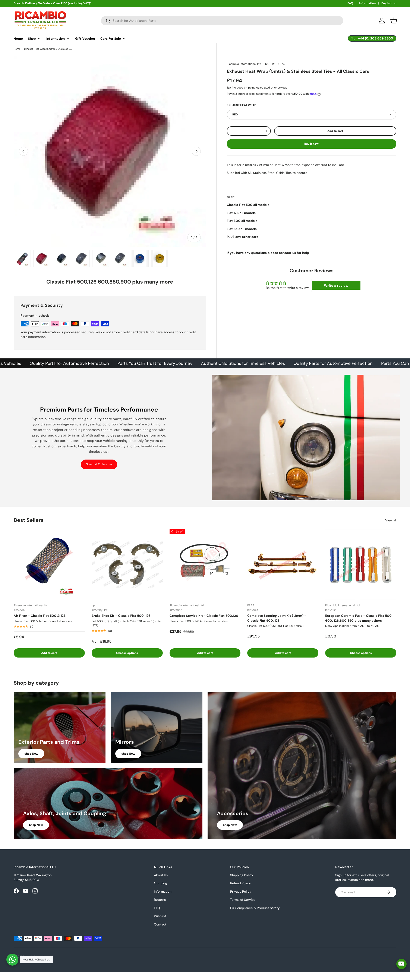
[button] (393, 20)
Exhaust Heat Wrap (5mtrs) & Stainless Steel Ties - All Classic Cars (48, 49)
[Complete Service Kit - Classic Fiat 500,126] (205, 564)
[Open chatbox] (401, 964)
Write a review (336, 285)
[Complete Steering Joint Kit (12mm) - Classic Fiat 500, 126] (282, 564)
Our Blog (160, 883)
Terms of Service (243, 900)
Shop (32, 38)
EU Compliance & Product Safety (255, 908)
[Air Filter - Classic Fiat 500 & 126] (49, 564)
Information (367, 3)
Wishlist (160, 916)
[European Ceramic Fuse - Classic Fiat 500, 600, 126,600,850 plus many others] (360, 564)
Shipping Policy (241, 875)
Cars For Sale (110, 38)
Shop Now (31, 753)
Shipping (249, 87)
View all (390, 520)
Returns (160, 900)
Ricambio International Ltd (244, 64)
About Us (161, 875)
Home (18, 38)
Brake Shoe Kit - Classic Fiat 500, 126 (121, 616)
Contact (160, 924)
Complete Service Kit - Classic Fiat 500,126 (204, 616)
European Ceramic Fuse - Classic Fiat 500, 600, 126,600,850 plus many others (358, 618)
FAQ (350, 3)
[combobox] (222, 20)
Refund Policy (240, 883)
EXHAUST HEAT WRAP (241, 105)
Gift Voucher (85, 38)
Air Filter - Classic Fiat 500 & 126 (40, 616)
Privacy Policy (240, 891)
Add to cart (335, 131)
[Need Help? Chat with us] (12, 960)
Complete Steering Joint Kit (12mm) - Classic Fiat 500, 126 (276, 618)
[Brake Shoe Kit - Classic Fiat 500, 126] (127, 564)
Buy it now (311, 144)
